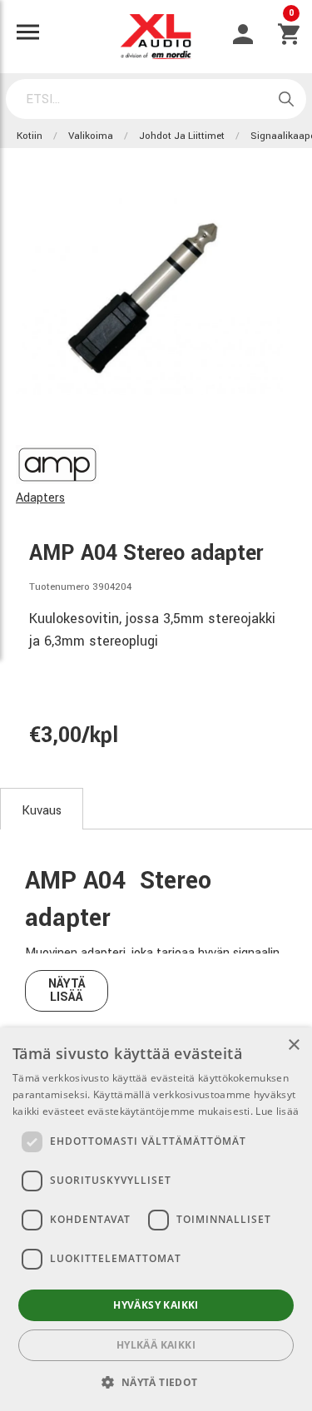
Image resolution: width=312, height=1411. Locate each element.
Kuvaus (42, 810)
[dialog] (156, 1219)
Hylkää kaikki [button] (156, 1345)
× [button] (293, 1045)
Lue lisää (277, 1111)
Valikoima (90, 136)
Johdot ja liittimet (182, 136)
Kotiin (29, 136)
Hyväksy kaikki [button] (156, 1305)
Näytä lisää (67, 990)
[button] (155, 1382)
